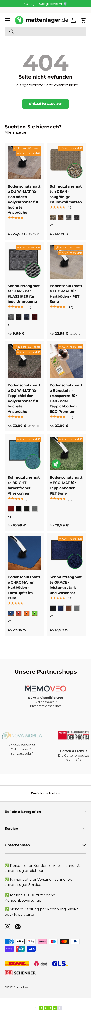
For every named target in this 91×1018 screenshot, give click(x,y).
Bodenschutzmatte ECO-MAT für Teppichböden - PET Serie (66, 485)
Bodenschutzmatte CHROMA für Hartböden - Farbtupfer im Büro (24, 587)
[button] (83, 20)
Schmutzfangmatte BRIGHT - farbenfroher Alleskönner (24, 485)
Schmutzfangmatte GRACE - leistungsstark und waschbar (66, 585)
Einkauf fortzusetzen (45, 103)
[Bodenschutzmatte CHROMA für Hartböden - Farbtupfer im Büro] (24, 553)
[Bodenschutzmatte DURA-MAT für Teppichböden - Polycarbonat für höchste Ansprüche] (24, 361)
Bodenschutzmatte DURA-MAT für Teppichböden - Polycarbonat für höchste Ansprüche (24, 398)
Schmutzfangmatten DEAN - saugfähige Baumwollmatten (66, 194)
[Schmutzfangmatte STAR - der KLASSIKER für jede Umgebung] (24, 262)
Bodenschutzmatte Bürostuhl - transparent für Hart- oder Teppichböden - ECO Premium (66, 398)
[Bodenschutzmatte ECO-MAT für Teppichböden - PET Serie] (66, 453)
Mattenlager (22, 987)
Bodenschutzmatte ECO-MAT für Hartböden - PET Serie (66, 294)
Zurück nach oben (45, 793)
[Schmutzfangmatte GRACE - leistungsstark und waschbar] (66, 553)
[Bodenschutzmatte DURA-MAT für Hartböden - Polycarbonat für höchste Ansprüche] (24, 162)
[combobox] (45, 31)
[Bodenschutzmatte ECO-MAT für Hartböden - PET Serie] (66, 262)
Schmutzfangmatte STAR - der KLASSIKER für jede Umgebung (24, 294)
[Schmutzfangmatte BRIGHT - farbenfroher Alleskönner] (24, 453)
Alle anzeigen (17, 132)
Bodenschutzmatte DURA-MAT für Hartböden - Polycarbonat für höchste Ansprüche (24, 199)
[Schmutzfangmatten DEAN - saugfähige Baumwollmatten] (66, 162)
